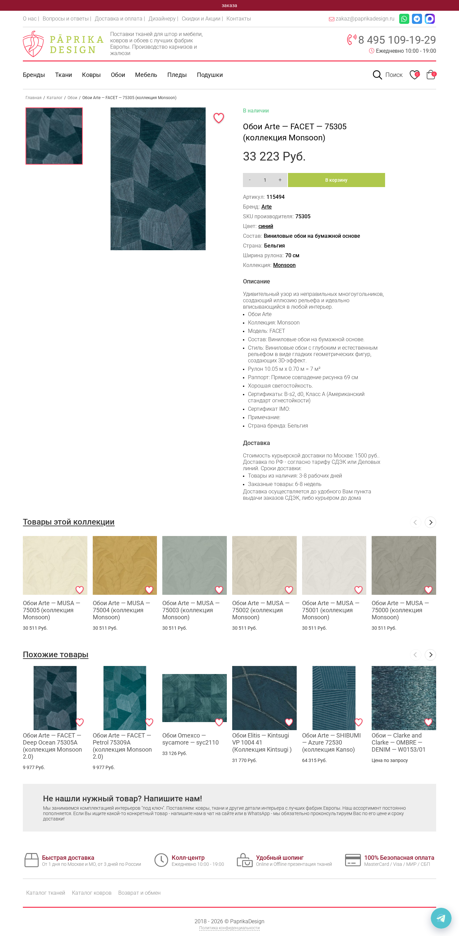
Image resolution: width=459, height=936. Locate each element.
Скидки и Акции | (202, 18)
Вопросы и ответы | (67, 18)
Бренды (34, 74)
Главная (34, 97)
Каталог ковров (92, 893)
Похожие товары (55, 654)
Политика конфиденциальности (229, 928)
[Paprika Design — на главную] (63, 43)
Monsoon (284, 265)
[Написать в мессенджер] (441, 918)
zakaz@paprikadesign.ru (365, 18)
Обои (118, 74)
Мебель (146, 74)
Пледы (177, 74)
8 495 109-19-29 (397, 40)
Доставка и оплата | (120, 18)
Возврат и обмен (139, 893)
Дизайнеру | (163, 18)
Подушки (210, 74)
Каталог (54, 97)
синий (265, 226)
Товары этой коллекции (69, 522)
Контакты (238, 18)
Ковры (91, 74)
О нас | (31, 18)
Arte (266, 207)
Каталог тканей (45, 893)
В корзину (336, 180)
